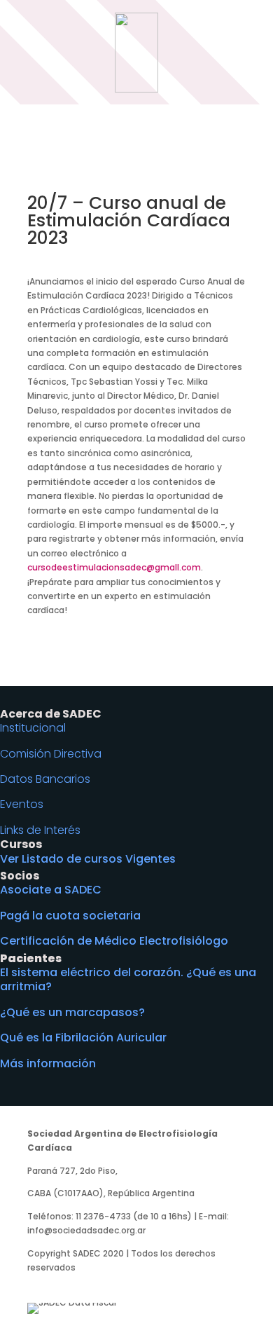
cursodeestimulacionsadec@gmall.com (114, 567)
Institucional (33, 728)
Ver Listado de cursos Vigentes (88, 859)
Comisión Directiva (51, 754)
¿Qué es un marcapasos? (72, 1012)
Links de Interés (40, 830)
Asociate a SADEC (51, 890)
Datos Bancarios (45, 779)
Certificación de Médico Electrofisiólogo (114, 941)
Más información (48, 1063)
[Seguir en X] (66, 1286)
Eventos (21, 804)
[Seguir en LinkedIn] (150, 1286)
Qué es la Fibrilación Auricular (83, 1037)
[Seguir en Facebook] (38, 1286)
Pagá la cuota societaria (70, 916)
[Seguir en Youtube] (122, 1286)
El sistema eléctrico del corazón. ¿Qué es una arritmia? (128, 979)
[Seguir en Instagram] (94, 1286)
